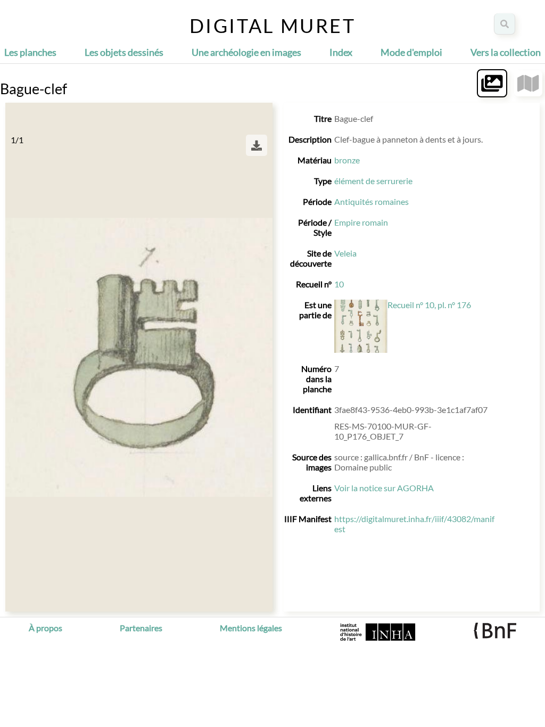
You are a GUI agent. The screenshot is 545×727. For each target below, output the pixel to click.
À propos (45, 628)
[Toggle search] (504, 24)
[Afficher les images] (492, 83)
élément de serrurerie (373, 181)
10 (339, 284)
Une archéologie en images (246, 52)
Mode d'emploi (411, 52)
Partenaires (141, 628)
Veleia (345, 253)
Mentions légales (251, 628)
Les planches (30, 52)
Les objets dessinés (124, 52)
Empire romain (361, 222)
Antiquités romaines (371, 201)
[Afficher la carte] (528, 83)
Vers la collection (505, 52)
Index (340, 52)
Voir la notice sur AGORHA (384, 488)
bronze (347, 160)
